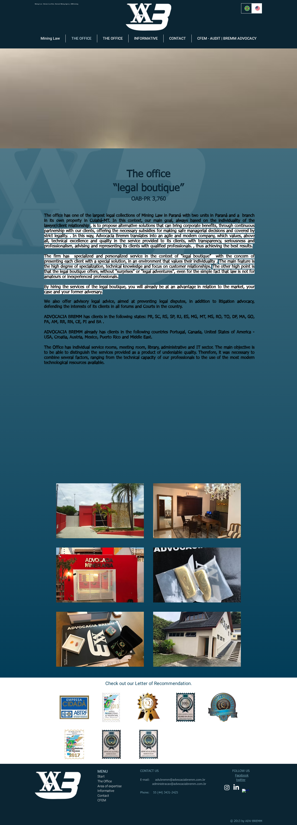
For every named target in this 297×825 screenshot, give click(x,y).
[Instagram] (226, 787)
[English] (257, 8)
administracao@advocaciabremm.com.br (179, 784)
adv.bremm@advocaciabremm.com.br (180, 779)
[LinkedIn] (236, 787)
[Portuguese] (246, 8)
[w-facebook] (245, 792)
